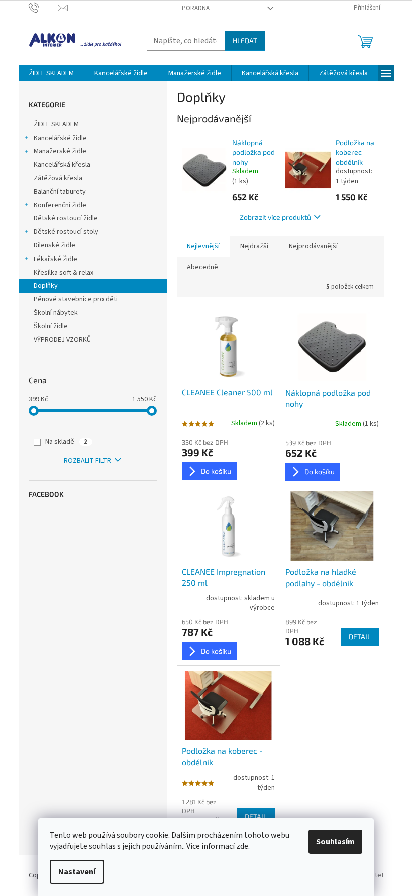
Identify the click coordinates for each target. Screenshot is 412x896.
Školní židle (51, 326)
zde (242, 846)
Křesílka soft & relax (63, 273)
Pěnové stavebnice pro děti (76, 299)
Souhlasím (335, 841)
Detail (360, 636)
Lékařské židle (55, 259)
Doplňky (46, 286)
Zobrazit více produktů (275, 217)
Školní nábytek (56, 313)
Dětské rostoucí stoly (66, 232)
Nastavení (76, 871)
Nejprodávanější (313, 246)
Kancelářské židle (60, 138)
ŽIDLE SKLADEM (56, 124)
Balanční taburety (60, 192)
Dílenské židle (54, 245)
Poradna (196, 8)
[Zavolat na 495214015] (43, 7)
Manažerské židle (60, 151)
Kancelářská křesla (62, 165)
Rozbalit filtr (87, 461)
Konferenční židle (60, 205)
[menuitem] (51, 73)
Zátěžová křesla (58, 178)
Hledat (245, 40)
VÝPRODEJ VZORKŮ (62, 340)
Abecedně (202, 267)
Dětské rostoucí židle (66, 218)
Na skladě (66, 442)
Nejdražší (254, 246)
